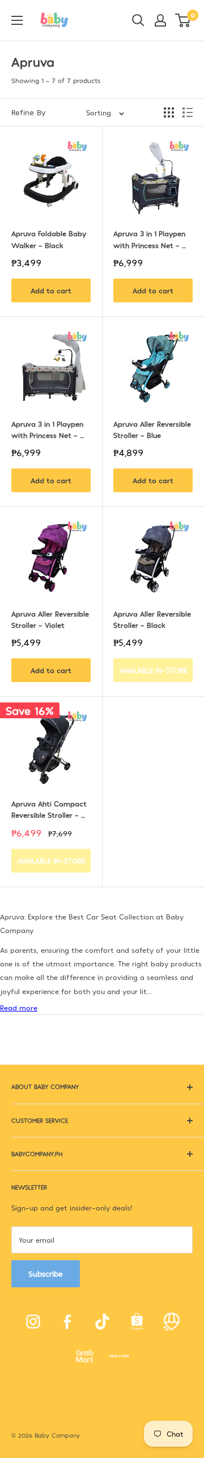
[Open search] (138, 20)
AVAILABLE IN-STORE (153, 670)
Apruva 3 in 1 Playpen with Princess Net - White (48, 430)
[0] (183, 20)
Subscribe (45, 1273)
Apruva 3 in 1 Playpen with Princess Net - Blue (150, 239)
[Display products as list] (187, 112)
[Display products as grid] (169, 112)
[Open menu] (17, 20)
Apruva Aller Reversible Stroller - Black (153, 619)
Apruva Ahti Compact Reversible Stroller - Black (50, 810)
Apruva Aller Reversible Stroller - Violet (51, 619)
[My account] (160, 20)
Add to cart (51, 290)
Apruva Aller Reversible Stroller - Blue (153, 429)
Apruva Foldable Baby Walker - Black (49, 239)
